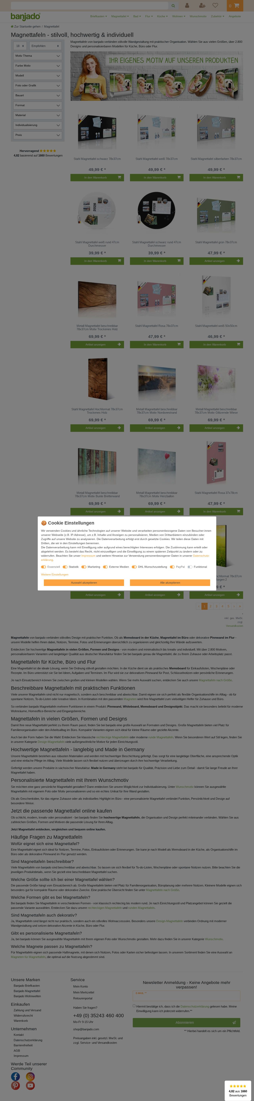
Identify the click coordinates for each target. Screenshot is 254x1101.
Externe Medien (119, 566)
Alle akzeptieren (170, 582)
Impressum (88, 555)
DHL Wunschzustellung (152, 566)
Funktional (200, 566)
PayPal (180, 566)
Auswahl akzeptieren (84, 582)
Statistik (74, 566)
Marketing (94, 566)
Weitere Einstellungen (54, 574)
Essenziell (53, 566)
